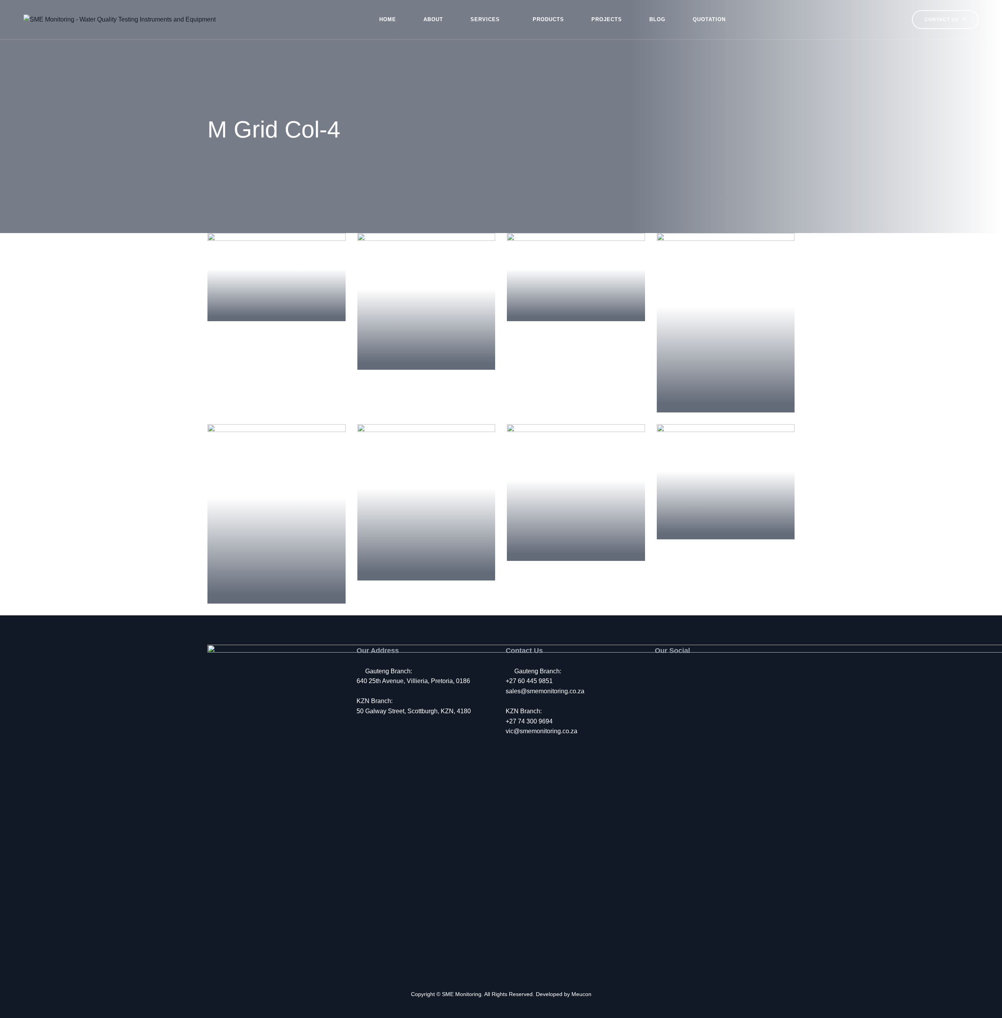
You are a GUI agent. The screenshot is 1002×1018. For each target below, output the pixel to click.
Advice (277, 291)
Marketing (725, 382)
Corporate (426, 340)
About (433, 19)
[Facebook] (659, 671)
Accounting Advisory (426, 351)
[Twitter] (675, 671)
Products (548, 19)
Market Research (276, 585)
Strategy (276, 574)
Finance (576, 291)
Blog (657, 19)
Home (387, 19)
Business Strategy (725, 394)
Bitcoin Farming (725, 521)
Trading (426, 550)
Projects (606, 19)
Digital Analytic (576, 542)
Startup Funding (276, 302)
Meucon (581, 994)
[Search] (894, 19)
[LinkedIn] (691, 671)
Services (485, 19)
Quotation (709, 19)
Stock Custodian (575, 302)
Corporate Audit (426, 562)
